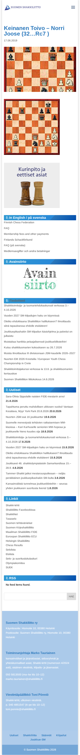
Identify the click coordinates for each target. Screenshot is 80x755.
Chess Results (14, 545)
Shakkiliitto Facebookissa (20, 509)
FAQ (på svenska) (14, 245)
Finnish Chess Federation (19, 222)
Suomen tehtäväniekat (19, 522)
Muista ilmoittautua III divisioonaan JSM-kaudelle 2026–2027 (39, 353)
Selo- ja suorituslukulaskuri (21, 558)
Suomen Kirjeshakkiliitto (20, 527)
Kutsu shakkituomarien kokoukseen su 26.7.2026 (33, 347)
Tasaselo (11, 518)
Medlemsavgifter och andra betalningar (27, 251)
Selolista (11, 549)
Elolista (10, 554)
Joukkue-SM (38, 739)
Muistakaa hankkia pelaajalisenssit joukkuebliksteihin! (35, 341)
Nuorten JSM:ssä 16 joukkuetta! (24, 416)
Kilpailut (61, 735)
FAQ (6, 228)
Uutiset (14, 735)
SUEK (9, 567)
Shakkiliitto (30, 735)
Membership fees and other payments (26, 233)
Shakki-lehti (12, 505)
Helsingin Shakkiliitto (18, 540)
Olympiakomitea (15, 563)
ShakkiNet (12, 514)
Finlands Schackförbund (18, 239)
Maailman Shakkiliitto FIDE (21, 531)
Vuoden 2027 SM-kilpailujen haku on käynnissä (31, 315)
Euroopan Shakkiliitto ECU (21, 536)
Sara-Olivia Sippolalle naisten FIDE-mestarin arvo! (35, 396)
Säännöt (46, 735)
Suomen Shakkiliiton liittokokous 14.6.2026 (29, 379)
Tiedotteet (17, 300)
